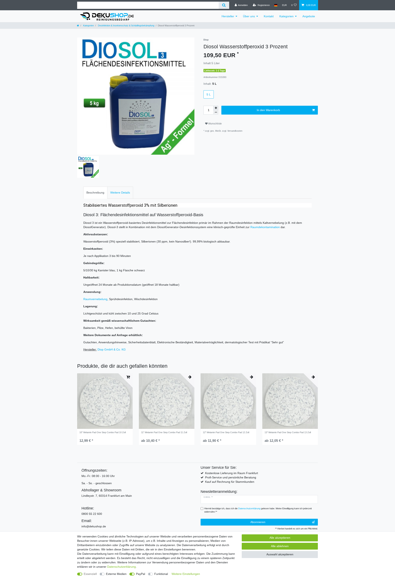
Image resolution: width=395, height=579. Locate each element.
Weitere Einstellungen (186, 574)
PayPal (140, 574)
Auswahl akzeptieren (279, 554)
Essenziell (90, 574)
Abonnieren (257, 522)
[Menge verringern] (215, 112)
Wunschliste (215, 123)
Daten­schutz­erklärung (121, 566)
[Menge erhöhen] (215, 108)
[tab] (95, 193)
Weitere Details (120, 192)
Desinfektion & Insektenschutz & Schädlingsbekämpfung (125, 25)
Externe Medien (116, 574)
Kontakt (269, 16)
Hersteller (228, 16)
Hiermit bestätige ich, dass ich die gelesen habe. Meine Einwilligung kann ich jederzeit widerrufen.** (258, 510)
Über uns (249, 16)
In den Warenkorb (268, 110)
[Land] (276, 5)
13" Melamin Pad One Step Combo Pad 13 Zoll (288, 432)
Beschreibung (95, 192)
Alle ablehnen (280, 546)
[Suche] (224, 5)
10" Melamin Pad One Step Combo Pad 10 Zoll (102, 432)
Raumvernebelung (95, 299)
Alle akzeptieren (280, 537)
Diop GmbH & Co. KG (112, 349)
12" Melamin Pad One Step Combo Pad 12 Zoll (226, 432)
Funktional (161, 574)
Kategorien (286, 16)
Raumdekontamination (265, 227)
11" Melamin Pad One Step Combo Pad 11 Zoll (164, 432)
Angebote (308, 16)
